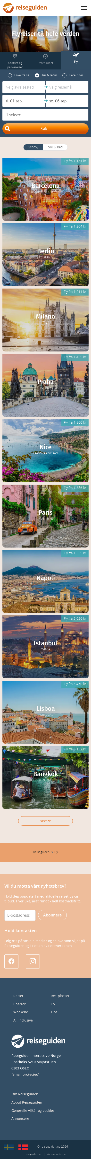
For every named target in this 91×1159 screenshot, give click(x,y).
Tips (54, 1012)
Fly (53, 1004)
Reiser (18, 996)
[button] (24, 87)
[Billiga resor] (9, 1147)
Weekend (20, 1012)
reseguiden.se (33, 1154)
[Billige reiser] (23, 1147)
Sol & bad (55, 147)
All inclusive (23, 1020)
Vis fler (45, 821)
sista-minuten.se (56, 1154)
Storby (33, 147)
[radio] (18, 75)
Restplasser (60, 996)
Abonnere (52, 915)
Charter (19, 1004)
